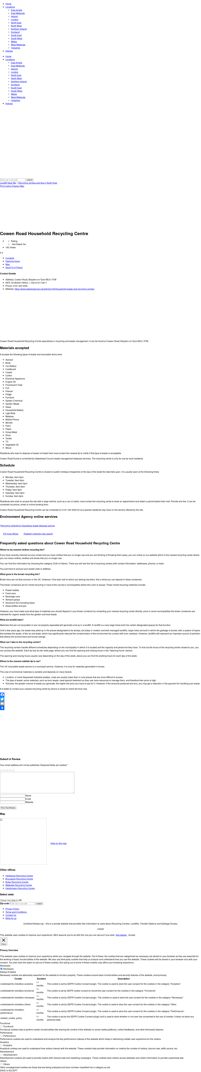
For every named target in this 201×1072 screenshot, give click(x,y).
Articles (9, 51)
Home (8, 3)
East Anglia (16, 10)
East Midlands (18, 13)
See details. (121, 935)
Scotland (15, 32)
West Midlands (18, 44)
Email (28, 798)
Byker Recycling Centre (16, 882)
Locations (10, 6)
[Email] (100, 703)
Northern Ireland (19, 29)
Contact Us (10, 915)
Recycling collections (10, 525)
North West (16, 25)
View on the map (58, 843)
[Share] (100, 708)
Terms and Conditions (16, 912)
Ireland (14, 16)
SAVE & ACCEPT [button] (9, 1070)
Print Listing (5, 186)
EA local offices (10, 533)
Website (29, 802)
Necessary (8, 968)
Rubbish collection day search (38, 533)
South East (16, 35)
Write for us (10, 918)
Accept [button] (131, 935)
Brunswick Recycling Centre (19, 878)
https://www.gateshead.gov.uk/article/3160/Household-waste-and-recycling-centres (54, 289)
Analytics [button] (4, 1042)
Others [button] (3, 1061)
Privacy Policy (12, 908)
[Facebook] (100, 695)
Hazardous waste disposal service (38, 525)
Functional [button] (5, 1023)
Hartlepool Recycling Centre (19, 875)
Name (28, 795)
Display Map (18, 186)
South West (16, 38)
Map (7, 264)
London (14, 19)
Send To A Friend (13, 267)
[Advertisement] (100, 208)
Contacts (9, 258)
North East (16, 22)
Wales (14, 41)
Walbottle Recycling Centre (18, 885)
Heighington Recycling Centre (20, 888)
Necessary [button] (5, 965)
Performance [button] (6, 1032)
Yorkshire (15, 47)
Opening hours (12, 261)
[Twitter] (100, 699)
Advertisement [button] (7, 1051)
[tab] (103, 258)
